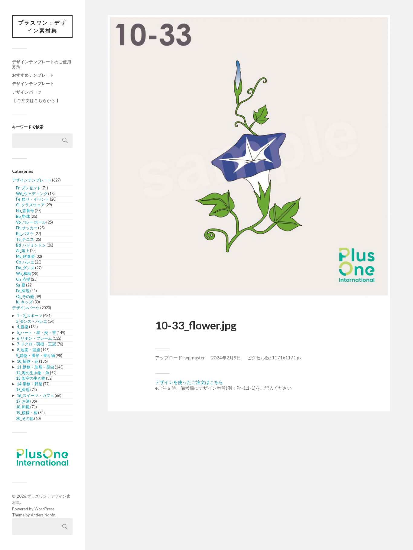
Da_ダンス (25, 267)
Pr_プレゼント (28, 187)
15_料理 (23, 389)
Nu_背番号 (25, 210)
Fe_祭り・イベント (32, 199)
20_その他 (25, 418)
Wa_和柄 (23, 273)
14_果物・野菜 (29, 383)
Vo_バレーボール (31, 222)
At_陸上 (22, 250)
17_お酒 (23, 401)
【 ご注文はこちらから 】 (36, 100)
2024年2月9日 (226, 357)
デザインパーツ (27, 92)
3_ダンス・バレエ (31, 321)
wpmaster (194, 357)
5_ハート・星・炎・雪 (36, 332)
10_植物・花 (27, 361)
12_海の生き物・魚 (32, 372)
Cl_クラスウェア (30, 204)
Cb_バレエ (25, 262)
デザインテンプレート (33, 83)
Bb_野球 (23, 216)
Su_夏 (20, 285)
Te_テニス (25, 239)
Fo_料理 (23, 290)
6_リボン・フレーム (34, 338)
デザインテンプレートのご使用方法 (41, 64)
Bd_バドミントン (31, 245)
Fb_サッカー (26, 227)
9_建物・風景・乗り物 (35, 355)
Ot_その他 (25, 296)
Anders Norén (43, 514)
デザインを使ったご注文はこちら (189, 382)
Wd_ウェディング (31, 193)
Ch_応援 (23, 279)
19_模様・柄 (26, 412)
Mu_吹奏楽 (25, 256)
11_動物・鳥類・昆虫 (35, 367)
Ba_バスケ (25, 233)
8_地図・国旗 (28, 349)
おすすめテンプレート (33, 75)
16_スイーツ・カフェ (35, 395)
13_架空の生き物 (30, 378)
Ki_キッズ (24, 302)
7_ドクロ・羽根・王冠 (36, 344)
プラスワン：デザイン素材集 (42, 26)
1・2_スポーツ (29, 315)
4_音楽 (22, 326)
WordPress (44, 508)
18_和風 (23, 406)
